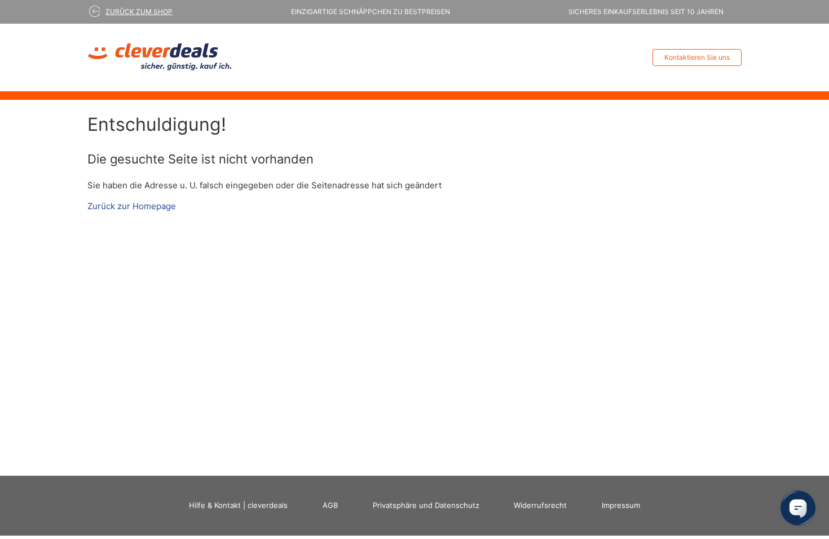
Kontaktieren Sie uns (697, 57)
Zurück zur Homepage (131, 206)
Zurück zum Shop (139, 11)
